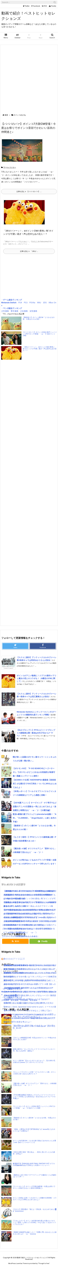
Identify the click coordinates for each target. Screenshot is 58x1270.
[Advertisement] (29, 80)
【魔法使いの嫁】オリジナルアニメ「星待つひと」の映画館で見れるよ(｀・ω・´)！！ (35, 1084)
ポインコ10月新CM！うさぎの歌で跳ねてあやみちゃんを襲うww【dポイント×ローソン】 (34, 1141)
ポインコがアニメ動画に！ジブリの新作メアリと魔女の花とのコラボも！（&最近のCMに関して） (36, 678)
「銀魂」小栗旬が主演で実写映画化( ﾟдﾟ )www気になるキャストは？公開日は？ (34, 1130)
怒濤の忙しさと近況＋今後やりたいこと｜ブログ (24, 1003)
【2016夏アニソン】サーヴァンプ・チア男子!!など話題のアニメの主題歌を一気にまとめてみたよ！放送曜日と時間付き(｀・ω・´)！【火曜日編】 (35, 806)
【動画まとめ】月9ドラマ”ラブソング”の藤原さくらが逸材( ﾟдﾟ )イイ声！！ (34, 1176)
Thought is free (43, 1263)
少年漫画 (5, 311)
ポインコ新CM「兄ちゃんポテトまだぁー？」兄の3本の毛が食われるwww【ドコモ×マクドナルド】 (34, 1061)
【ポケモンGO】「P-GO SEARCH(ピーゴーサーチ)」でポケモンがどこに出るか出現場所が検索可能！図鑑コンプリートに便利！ (34, 772)
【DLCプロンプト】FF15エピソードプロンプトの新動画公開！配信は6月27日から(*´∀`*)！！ (36, 733)
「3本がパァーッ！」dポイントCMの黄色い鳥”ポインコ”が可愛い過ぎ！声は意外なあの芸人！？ (40, 348)
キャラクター (11, 167)
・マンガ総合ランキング (11, 308)
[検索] (55, 2)
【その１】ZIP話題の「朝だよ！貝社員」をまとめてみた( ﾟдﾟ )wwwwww (35, 1210)
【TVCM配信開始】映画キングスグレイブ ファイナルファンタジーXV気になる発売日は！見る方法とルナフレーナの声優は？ (34, 1096)
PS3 (26, 302)
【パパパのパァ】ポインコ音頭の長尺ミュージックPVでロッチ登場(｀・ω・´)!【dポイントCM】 (40, 334)
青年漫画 (14, 311)
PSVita (32, 302)
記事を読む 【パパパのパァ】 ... (29, 191)
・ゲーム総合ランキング (11, 300)
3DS (45, 302)
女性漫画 (33, 311)
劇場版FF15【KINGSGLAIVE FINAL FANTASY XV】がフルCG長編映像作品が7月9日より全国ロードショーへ (34, 1164)
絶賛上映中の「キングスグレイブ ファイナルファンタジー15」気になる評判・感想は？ (34, 1050)
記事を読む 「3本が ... (29, 251)
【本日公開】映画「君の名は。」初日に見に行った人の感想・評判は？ (34, 1153)
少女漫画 (24, 311)
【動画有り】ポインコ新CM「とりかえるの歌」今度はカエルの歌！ (38, 318)
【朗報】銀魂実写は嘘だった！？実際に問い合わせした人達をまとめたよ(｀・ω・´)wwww (35, 1233)
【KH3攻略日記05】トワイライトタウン (21, 965)
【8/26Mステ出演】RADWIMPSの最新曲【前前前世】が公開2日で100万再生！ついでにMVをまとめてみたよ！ (35, 783)
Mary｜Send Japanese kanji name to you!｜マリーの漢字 (28, 1014)
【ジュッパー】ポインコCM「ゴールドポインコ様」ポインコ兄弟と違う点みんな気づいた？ (34, 1073)
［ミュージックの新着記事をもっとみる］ (19, 936)
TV (4, 167)
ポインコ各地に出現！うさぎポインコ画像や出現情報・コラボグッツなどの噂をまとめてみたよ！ (35, 1199)
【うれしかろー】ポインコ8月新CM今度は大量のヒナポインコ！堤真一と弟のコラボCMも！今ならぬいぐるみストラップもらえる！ (34, 1222)
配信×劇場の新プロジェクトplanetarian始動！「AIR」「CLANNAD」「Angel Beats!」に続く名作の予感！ (34, 818)
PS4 (20, 302)
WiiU (39, 302)
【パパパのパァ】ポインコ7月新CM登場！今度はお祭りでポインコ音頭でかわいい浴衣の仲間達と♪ (28, 128)
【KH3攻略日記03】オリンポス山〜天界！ (22, 984)
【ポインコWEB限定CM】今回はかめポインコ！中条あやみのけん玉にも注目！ (34, 1038)
